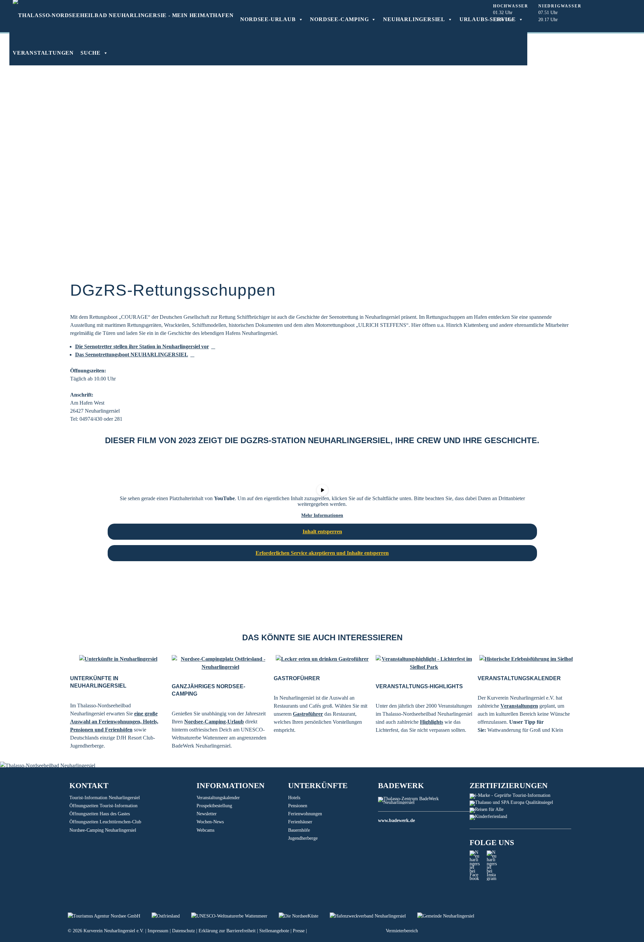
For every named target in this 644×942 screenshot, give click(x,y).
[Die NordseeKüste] (304, 916)
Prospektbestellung (214, 805)
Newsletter (207, 813)
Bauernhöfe (299, 830)
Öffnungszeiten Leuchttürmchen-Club (105, 821)
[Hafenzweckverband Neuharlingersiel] (373, 916)
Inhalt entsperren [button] (322, 531)
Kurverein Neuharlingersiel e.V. (114, 930)
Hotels (294, 797)
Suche (90, 53)
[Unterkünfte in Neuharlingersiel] (118, 659)
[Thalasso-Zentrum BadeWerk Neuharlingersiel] (424, 802)
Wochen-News (210, 821)
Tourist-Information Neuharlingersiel (104, 797)
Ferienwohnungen (305, 813)
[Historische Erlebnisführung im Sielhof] (526, 659)
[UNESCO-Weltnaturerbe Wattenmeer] (235, 916)
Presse (299, 930)
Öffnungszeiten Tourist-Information (103, 805)
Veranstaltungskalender (218, 797)
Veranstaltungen (43, 53)
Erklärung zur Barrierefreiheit (227, 930)
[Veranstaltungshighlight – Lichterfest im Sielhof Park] (424, 663)
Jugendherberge (303, 838)
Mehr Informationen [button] (322, 515)
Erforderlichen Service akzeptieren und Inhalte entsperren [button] (322, 553)
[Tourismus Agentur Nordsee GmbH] (110, 916)
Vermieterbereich (402, 930)
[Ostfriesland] (171, 916)
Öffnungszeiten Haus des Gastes (99, 813)
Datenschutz (183, 930)
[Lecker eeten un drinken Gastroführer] (322, 659)
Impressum (158, 930)
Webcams (205, 830)
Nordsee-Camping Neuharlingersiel (102, 830)
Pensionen (297, 805)
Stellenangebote (274, 930)
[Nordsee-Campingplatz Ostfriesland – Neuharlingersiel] (220, 663)
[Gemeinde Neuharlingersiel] (450, 916)
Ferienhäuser (300, 821)
